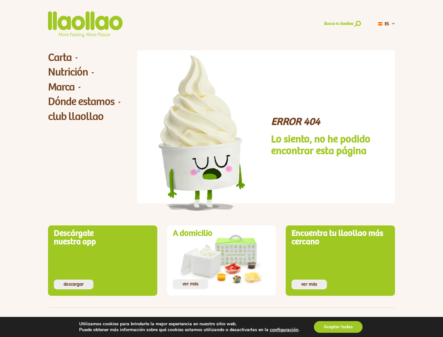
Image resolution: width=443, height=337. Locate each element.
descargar (74, 284)
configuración (284, 330)
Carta (60, 57)
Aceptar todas (338, 327)
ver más (190, 284)
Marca (61, 87)
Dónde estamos (81, 101)
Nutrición (68, 72)
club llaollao (75, 116)
